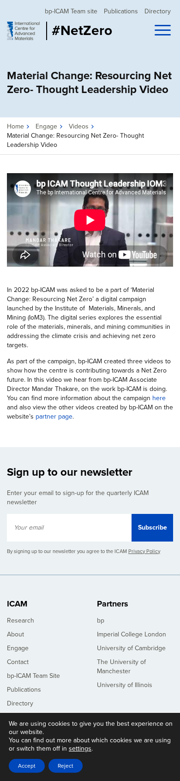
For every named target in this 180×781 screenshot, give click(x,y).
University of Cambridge (131, 648)
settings (80, 748)
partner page (54, 416)
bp (100, 620)
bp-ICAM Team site (71, 11)
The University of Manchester (121, 666)
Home (15, 126)
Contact (18, 662)
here (159, 398)
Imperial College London (131, 634)
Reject (65, 766)
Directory (157, 11)
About (15, 634)
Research (20, 620)
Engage (46, 126)
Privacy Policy (144, 551)
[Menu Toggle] (164, 32)
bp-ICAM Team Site (33, 676)
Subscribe (152, 527)
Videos (79, 126)
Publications (121, 11)
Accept (27, 766)
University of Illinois (124, 685)
